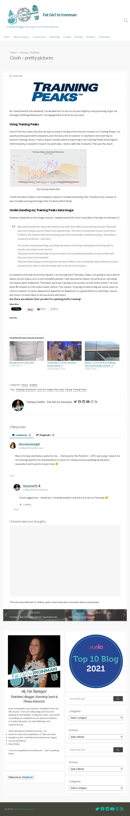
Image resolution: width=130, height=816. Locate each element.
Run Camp (59, 389)
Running (78, 36)
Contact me (39, 36)
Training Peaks (80, 389)
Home (6, 36)
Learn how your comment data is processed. (75, 602)
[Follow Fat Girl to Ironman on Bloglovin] (21, 776)
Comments (22, 435)
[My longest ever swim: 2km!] (27, 351)
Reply (12, 475)
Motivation (104, 36)
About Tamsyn (20, 36)
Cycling (67, 36)
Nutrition (90, 36)
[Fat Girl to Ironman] (23, 15)
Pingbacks (46, 435)
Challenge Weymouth (26, 389)
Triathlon (34, 52)
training (68, 389)
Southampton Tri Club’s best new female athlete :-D (61, 364)
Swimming (54, 36)
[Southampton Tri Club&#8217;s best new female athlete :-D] (64, 351)
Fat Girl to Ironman (23, 809)
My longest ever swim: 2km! (22, 362)
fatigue (50, 389)
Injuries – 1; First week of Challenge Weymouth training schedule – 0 (100, 364)
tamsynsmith (30, 485)
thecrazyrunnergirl (29, 444)
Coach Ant (41, 389)
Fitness (24, 52)
